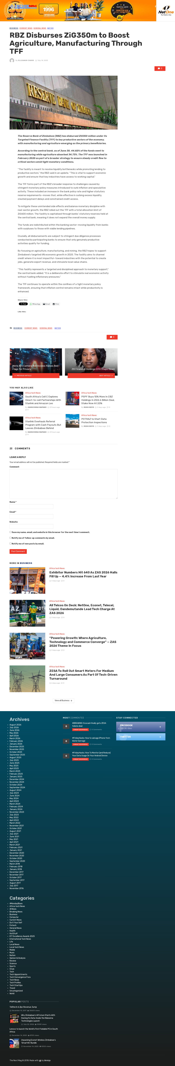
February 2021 (16, 847)
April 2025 (14, 768)
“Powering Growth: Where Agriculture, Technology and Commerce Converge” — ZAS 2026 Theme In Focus (82, 641)
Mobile (12, 950)
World (12, 993)
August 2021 (15, 831)
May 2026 (14, 733)
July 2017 (14, 886)
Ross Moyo (89, 407)
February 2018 (16, 866)
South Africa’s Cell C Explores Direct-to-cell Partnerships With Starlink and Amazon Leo (43, 400)
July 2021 (14, 834)
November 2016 (17, 888)
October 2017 (16, 877)
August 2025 (15, 757)
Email (13, 512)
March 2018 (15, 864)
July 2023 (14, 815)
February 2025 (16, 774)
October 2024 (16, 785)
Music (12, 952)
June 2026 (14, 730)
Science (13, 963)
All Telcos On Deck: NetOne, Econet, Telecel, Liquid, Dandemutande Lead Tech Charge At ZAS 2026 (82, 609)
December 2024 (17, 779)
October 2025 (16, 752)
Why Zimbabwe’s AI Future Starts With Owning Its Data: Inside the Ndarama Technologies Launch (38, 1018)
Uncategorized (16, 991)
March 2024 (15, 804)
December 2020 (17, 853)
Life (11, 942)
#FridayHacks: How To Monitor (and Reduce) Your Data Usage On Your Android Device (91, 754)
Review (13, 961)
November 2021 (17, 826)
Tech (12, 972)
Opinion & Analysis (17, 958)
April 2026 (14, 736)
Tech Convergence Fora (20, 977)
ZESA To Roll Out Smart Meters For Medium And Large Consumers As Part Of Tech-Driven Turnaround (83, 674)
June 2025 (14, 763)
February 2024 (16, 806)
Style (12, 969)
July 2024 (14, 793)
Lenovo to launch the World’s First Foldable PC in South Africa (34, 1030)
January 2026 (16, 744)
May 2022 (14, 817)
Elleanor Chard (26, 60)
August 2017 (15, 883)
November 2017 (17, 875)
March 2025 (15, 771)
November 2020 (17, 856)
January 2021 (16, 850)
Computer (14, 917)
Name (13, 502)
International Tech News (20, 939)
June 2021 (14, 836)
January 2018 (16, 869)
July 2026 (14, 727)
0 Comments (97, 729)
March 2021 (15, 845)
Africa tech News (33, 393)
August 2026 (15, 725)
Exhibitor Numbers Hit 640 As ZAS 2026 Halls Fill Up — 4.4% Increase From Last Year (83, 574)
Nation (50, 28)
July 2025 (14, 760)
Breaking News (16, 912)
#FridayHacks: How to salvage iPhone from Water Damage (91, 739)
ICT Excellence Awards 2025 (22, 936)
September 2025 (17, 755)
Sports (13, 966)
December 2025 (17, 746)
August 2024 (15, 790)
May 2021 (14, 839)
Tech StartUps (16, 985)
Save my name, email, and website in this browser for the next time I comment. (51, 532)
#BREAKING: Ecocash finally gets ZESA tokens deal (89, 724)
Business (14, 28)
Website (14, 522)
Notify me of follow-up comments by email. (33, 538)
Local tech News (17, 947)
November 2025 (17, 749)
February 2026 (16, 741)
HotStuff (14, 933)
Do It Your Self (16, 922)
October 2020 (16, 858)
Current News (25, 28)
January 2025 (16, 776)
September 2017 (17, 880)
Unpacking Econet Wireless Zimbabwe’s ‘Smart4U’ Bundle (38, 1041)
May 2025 (14, 766)
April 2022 (14, 820)
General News (39, 28)
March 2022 (15, 823)
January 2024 (16, 809)
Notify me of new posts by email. (28, 544)
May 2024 (14, 798)
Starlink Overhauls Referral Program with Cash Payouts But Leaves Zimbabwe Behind (43, 424)
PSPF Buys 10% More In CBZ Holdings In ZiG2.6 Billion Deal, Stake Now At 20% (98, 400)
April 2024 (14, 801)
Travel (12, 988)
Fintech (13, 925)
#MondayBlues (16, 903)
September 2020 (17, 861)
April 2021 (14, 842)
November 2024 (17, 782)
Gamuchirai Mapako (37, 407)
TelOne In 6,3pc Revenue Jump (23, 1007)
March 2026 (15, 738)
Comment (14, 467)
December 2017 (17, 872)
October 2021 (16, 828)
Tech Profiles (15, 982)
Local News (14, 944)
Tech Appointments (18, 974)
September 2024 (17, 787)
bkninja (47, 1060)
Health (12, 931)
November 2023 (17, 812)
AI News (13, 909)
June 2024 (14, 796)
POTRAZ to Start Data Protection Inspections (94, 421)
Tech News (14, 980)
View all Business (62, 700)
